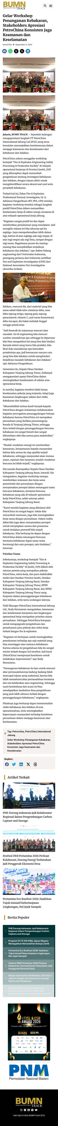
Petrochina (18, 731)
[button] (45, 5)
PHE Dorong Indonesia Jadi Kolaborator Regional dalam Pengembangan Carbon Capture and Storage (27, 816)
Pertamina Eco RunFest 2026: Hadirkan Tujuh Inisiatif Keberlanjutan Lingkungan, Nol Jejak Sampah (27, 902)
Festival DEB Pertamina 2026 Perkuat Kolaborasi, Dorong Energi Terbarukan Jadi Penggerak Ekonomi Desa (27, 859)
